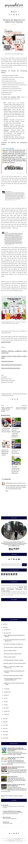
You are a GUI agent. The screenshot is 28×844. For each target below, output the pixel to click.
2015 (4, 731)
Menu (14, 12)
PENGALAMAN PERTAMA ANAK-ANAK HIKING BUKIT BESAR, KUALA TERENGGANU (13, 813)
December (6, 629)
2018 (4, 722)
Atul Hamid (5, 805)
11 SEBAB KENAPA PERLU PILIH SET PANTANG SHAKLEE (6, 430)
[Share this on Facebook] (10, 399)
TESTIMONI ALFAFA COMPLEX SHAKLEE (13, 647)
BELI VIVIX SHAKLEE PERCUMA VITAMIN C (13, 675)
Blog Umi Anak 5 (7, 817)
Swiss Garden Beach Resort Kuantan (18, 592)
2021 (4, 624)
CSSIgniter (12, 840)
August (5, 695)
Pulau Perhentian (13, 591)
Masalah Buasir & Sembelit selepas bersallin (10, 368)
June (5, 701)
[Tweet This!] (13, 399)
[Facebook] (11, 15)
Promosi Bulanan (6, 393)
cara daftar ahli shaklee (6, 341)
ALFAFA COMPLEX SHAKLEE (10, 650)
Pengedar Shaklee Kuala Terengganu (12, 811)
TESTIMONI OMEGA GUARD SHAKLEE (12, 653)
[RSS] (18, 15)
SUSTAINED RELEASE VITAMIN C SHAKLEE (13, 660)
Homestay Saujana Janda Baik (21, 585)
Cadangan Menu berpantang (7, 361)
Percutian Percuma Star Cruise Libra (14, 590)
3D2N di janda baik (4, 585)
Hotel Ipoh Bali (15, 587)
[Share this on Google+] (15, 399)
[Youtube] (16, 15)
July (5, 698)
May (5, 704)
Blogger (18, 839)
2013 (4, 738)
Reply (7, 491)
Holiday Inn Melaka (12, 585)
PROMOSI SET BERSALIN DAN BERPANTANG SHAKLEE (14, 21)
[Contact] (19, 559)
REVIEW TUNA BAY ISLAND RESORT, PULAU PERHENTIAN (16, 785)
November (6, 633)
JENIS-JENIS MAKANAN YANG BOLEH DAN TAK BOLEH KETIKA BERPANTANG (16, 470)
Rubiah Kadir (6, 822)
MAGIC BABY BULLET (12, 776)
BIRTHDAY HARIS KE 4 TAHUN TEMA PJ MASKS (15, 663)
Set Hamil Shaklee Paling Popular (10, 818)
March (5, 708)
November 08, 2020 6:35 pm (19, 483)
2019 (4, 718)
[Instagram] (14, 15)
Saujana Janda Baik (21, 591)
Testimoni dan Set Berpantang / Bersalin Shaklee (16, 451)
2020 (4, 627)
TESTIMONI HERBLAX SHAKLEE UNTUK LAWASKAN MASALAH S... (13, 679)
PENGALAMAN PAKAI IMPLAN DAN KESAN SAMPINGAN (15, 767)
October (6, 688)
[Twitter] (9, 15)
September (6, 692)
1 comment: (13, 24)
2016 (4, 728)
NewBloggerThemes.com (15, 841)
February (6, 711)
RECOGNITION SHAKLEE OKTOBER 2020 (13, 644)
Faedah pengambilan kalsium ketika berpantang (11, 364)
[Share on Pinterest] (17, 399)
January (6, 714)
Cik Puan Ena (9, 483)
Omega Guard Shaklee (8, 823)
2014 (4, 734)
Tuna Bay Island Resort (15, 593)
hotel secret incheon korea (8, 595)
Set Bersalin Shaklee (7, 395)
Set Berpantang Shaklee (19, 393)
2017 (4, 725)
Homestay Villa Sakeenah (6, 587)
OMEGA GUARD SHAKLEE (10, 657)
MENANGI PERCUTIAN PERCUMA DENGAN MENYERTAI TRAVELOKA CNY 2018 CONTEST (16, 749)
